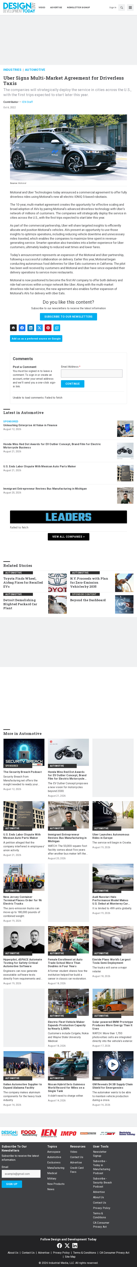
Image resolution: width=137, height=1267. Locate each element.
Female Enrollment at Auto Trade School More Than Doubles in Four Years (65, 963)
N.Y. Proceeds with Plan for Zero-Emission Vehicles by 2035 (89, 582)
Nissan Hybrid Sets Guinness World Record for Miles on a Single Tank (66, 1088)
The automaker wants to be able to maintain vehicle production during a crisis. (111, 1096)
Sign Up (12, 1184)
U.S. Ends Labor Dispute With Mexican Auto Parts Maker (39, 466)
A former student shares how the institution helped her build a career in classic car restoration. (68, 974)
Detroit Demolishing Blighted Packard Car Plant (20, 604)
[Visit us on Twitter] (67, 1245)
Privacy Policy (61, 1252)
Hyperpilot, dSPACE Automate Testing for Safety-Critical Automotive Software (22, 963)
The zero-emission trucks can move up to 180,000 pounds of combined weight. (21, 912)
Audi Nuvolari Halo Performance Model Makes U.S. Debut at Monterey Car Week (110, 900)
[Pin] (48, 327)
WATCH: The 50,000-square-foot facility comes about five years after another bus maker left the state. (67, 850)
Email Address (71, 366)
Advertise (43, 1252)
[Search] (121, 7)
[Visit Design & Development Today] (10, 1133)
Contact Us (28, 1252)
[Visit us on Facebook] (59, 1245)
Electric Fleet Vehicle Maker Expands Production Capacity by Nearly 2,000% (67, 1025)
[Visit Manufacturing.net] (108, 1133)
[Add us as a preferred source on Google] (56, 327)
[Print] (13, 327)
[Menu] (130, 7)
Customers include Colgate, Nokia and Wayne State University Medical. (68, 1037)
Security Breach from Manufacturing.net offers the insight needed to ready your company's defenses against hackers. (20, 780)
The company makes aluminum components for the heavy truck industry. (22, 1096)
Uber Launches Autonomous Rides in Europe (110, 836)
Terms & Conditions (84, 1252)
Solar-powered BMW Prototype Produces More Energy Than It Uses (112, 1025)
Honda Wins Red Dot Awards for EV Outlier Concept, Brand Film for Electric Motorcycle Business (52, 446)
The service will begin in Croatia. (111, 842)
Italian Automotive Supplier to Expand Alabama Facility (22, 1086)
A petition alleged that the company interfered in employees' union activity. (23, 846)
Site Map (70, 1256)
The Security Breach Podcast (22, 772)
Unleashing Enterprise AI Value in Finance (30, 425)
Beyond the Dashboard (88, 600)
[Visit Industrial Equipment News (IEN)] (49, 1133)
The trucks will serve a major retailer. (109, 969)
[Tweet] (39, 327)
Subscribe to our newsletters (68, 316)
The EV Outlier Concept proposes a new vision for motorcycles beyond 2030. (68, 787)
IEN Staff (27, 102)
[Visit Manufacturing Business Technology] (127, 1133)
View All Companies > (68, 536)
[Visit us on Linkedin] (74, 1245)
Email (5, 1167)
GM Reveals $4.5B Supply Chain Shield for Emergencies (112, 1086)
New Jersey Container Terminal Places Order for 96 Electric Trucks (22, 900)
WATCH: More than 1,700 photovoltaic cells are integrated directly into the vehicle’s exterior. (112, 1037)
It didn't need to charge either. (66, 1095)
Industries (12, 69)
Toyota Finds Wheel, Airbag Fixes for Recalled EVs (23, 582)
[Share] (22, 327)
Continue (72, 383)
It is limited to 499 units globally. (112, 908)
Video (97, 1078)
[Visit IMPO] (68, 1133)
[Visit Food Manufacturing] (29, 1133)
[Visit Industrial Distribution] (88, 1133)
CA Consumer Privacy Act (114, 1252)
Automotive (35, 69)
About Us (13, 1252)
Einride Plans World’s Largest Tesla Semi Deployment (111, 961)
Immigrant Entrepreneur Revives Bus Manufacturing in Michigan (45, 488)
